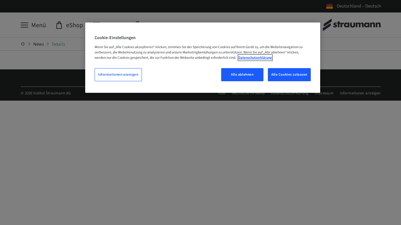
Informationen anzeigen (118, 74)
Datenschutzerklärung (255, 57)
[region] (202, 57)
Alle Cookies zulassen (289, 74)
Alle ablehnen (242, 74)
